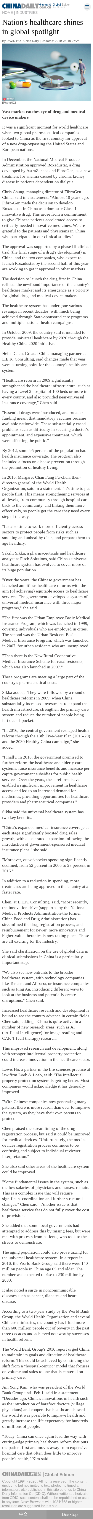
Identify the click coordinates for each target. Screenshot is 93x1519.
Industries (27, 13)
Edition (61, 4)
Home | (8, 13)
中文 (23, 1514)
